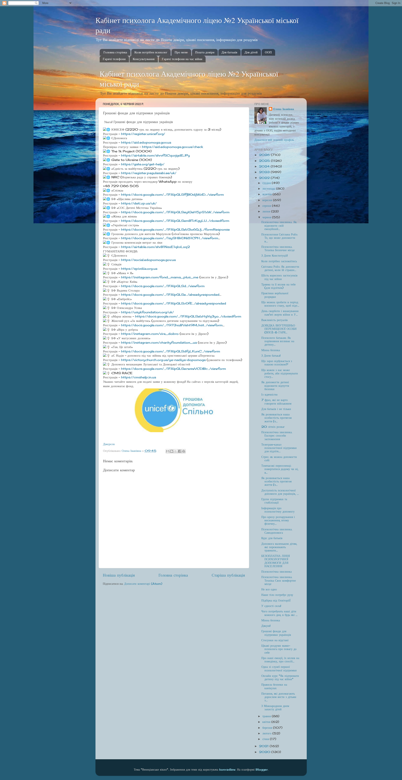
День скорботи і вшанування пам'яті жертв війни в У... (279, 312)
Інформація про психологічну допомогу (278, 509)
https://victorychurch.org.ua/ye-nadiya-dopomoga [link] (163, 360)
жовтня (267, 194)
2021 (264, 746)
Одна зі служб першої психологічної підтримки (279, 668)
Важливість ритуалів (274, 320)
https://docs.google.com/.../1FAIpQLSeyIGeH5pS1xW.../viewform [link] (175, 212)
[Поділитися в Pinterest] (184, 451)
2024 (265, 166)
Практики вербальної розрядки (274, 295)
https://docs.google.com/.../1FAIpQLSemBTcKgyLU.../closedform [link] (175, 221)
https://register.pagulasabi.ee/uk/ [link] (148, 173)
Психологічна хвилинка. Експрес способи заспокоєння (276, 435)
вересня (267, 200)
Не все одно (269, 589)
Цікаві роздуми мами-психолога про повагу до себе (278, 649)
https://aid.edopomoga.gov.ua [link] (146, 142)
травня (267, 716)
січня (266, 739)
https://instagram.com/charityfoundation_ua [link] (159, 342)
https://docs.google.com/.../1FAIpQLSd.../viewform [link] (163, 286)
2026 (265, 155)
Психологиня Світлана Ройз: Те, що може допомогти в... (279, 238)
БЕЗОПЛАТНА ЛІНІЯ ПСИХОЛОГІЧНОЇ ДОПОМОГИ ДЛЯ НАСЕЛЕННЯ (275, 561)
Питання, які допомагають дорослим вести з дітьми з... (278, 697)
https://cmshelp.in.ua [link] (138, 377)
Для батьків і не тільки (276, 409)
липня (266, 211)
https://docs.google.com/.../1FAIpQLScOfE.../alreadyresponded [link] (173, 303)
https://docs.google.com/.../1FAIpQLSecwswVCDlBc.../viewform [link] (173, 369)
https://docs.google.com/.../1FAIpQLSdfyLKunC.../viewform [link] (170, 351)
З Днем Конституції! (274, 255)
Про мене (181, 52)
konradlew (227, 769)
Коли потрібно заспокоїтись (279, 261)
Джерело (109, 444)
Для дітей (251, 52)
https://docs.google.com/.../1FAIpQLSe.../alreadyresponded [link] (170, 295)
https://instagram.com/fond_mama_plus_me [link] (159, 277)
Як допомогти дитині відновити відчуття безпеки (275, 385)
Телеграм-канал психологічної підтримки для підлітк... (279, 448)
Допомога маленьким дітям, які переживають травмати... (279, 547)
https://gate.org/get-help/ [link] (142, 164)
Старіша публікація (228, 575)
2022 (265, 178)
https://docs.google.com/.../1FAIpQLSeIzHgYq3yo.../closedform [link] (188, 316)
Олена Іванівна (283, 109)
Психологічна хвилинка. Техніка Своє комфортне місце (278, 580)
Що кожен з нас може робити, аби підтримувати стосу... (279, 373)
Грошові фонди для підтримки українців (276, 633)
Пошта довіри (204, 52)
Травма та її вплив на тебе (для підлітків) (278, 286)
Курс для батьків (271, 538)
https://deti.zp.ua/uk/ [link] (139, 203)
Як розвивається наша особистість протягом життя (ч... (276, 418)
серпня (267, 205)
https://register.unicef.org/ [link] (143, 134)
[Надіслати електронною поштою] (168, 451)
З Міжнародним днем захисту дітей (275, 707)
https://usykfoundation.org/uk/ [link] (147, 312)
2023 (265, 172)
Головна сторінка (115, 52)
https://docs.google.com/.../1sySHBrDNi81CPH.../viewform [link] (169, 238)
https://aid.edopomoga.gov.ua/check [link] (172, 147)
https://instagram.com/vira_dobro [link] (150, 334)
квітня (266, 721)
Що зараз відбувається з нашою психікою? (276, 362)
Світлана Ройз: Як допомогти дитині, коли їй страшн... (280, 268)
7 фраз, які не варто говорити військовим (276, 401)
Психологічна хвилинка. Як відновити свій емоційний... (279, 225)
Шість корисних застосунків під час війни (279, 277)
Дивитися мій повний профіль (274, 139)
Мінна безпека (270, 350)
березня (267, 727)
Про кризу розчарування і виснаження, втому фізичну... (278, 520)
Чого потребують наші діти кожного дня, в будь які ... (279, 613)
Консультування (144, 59)
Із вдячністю (269, 394)
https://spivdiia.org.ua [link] (139, 269)
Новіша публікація (119, 575)
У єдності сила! (271, 606)
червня (267, 217)
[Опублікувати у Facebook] (180, 451)
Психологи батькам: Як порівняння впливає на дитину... (277, 341)
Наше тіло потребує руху (277, 594)
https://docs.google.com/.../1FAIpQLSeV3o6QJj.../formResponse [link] (175, 229)
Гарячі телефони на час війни (182, 59)
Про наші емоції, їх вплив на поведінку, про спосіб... (280, 659)
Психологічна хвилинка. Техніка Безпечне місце (278, 248)
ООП (268, 52)
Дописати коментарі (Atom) (143, 583)
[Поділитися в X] (176, 451)
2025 (265, 160)
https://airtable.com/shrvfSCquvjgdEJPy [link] (155, 155)
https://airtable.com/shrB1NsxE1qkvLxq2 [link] (155, 247)
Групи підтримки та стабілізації (274, 500)
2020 (265, 752)
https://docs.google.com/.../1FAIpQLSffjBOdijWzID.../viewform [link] (172, 195)
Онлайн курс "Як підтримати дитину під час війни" (280, 677)
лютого (267, 733)
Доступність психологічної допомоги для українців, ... (280, 492)
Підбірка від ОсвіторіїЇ (276, 600)
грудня (267, 183)
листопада (269, 188)
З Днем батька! (271, 355)
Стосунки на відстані (275, 640)
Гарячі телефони (114, 59)
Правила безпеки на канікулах (274, 686)
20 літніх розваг (273, 426)
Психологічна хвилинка (276, 571)
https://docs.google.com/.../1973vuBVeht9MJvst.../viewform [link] (172, 325)
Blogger (262, 769)
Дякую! (266, 625)
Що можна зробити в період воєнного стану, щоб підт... (280, 304)
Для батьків (229, 52)
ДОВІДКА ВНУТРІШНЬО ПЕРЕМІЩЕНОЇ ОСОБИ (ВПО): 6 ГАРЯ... (278, 329)
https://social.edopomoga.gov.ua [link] (148, 260)
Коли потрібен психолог (150, 52)
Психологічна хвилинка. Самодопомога (276, 531)
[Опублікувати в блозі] (172, 451)
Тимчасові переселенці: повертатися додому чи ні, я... (279, 469)
